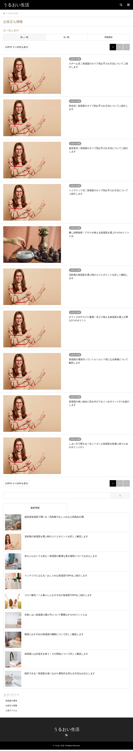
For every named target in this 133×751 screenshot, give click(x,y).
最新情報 (35, 507)
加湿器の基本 (11, 701)
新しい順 (24, 37)
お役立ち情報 (11, 705)
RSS (66, 735)
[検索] (121, 5)
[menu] (128, 5)
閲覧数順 (108, 37)
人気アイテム (11, 710)
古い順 (66, 37)
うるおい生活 (66, 729)
